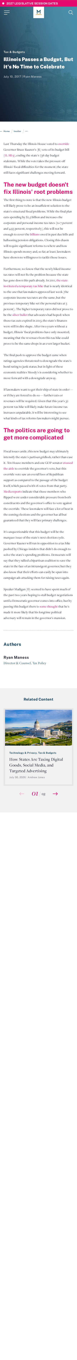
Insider (17, 131)
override (63, 144)
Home (7, 131)
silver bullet (20, 315)
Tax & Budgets (14, 52)
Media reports (13, 491)
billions (35, 234)
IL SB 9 (9, 155)
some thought (49, 606)
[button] (55, 793)
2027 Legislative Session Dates (32, 3)
